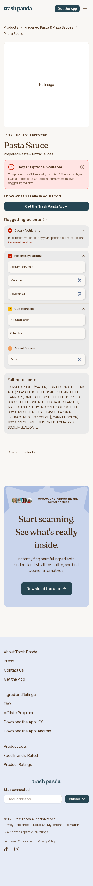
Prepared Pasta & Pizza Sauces (49, 27)
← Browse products (19, 452)
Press (9, 661)
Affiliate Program (18, 712)
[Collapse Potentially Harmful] (83, 256)
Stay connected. (17, 789)
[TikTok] (6, 849)
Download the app (43, 588)
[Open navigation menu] (85, 8)
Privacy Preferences (16, 825)
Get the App (67, 8)
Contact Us (14, 670)
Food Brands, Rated (21, 755)
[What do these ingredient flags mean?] (44, 219)
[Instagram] (16, 849)
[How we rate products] (82, 167)
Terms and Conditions (18, 841)
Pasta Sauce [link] (13, 33)
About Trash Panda (20, 651)
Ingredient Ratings (20, 694)
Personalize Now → (21, 242)
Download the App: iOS (24, 721)
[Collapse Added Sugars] (83, 348)
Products (11, 27)
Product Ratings (18, 764)
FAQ (7, 703)
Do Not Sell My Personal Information (56, 825)
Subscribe (77, 799)
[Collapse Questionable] (83, 309)
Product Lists (15, 746)
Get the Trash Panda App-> (46, 206)
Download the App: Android (27, 731)
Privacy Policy (46, 841)
